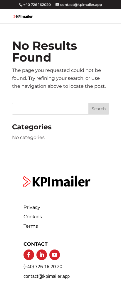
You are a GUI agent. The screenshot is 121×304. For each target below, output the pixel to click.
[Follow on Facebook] (28, 255)
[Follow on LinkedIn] (41, 255)
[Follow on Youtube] (54, 255)
